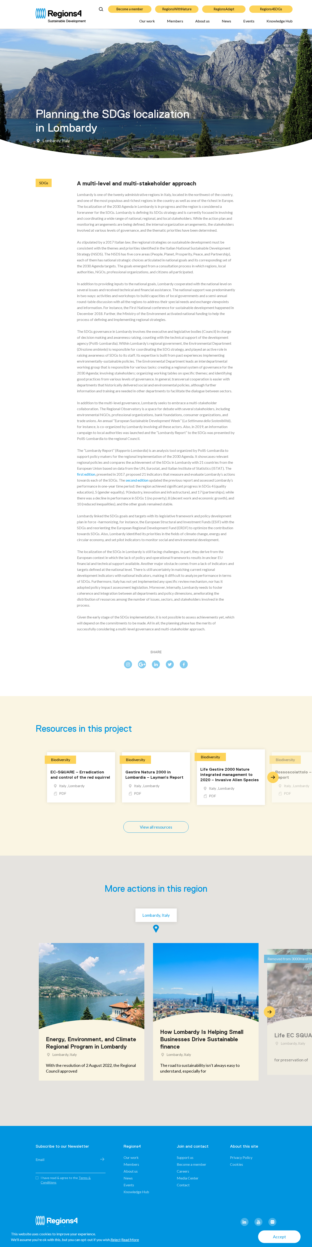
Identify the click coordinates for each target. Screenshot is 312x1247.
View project (66, 1071)
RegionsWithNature (177, 9)
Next (273, 777)
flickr (272, 1222)
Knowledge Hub (280, 21)
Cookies (236, 1164)
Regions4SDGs (271, 9)
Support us (185, 1157)
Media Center (187, 1178)
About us (202, 21)
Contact (183, 1185)
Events (248, 21)
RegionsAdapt (224, 9)
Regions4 (58, 1222)
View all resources (156, 827)
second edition (137, 480)
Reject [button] (116, 1239)
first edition (86, 474)
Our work (147, 21)
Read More (130, 1239)
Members (175, 21)
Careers (183, 1171)
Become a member (129, 9)
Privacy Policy (241, 1157)
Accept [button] (279, 1236)
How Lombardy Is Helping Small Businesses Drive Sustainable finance (201, 1039)
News (226, 21)
